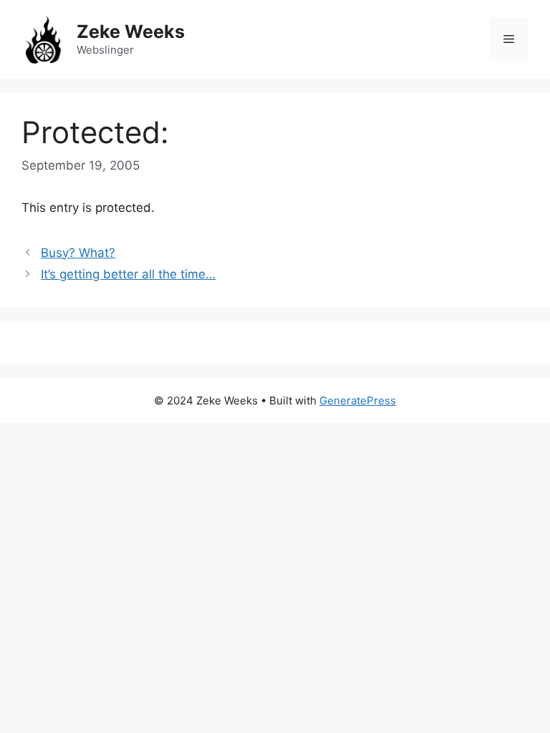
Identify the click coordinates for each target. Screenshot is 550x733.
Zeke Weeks (131, 31)
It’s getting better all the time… (128, 274)
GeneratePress (357, 400)
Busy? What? (78, 253)
